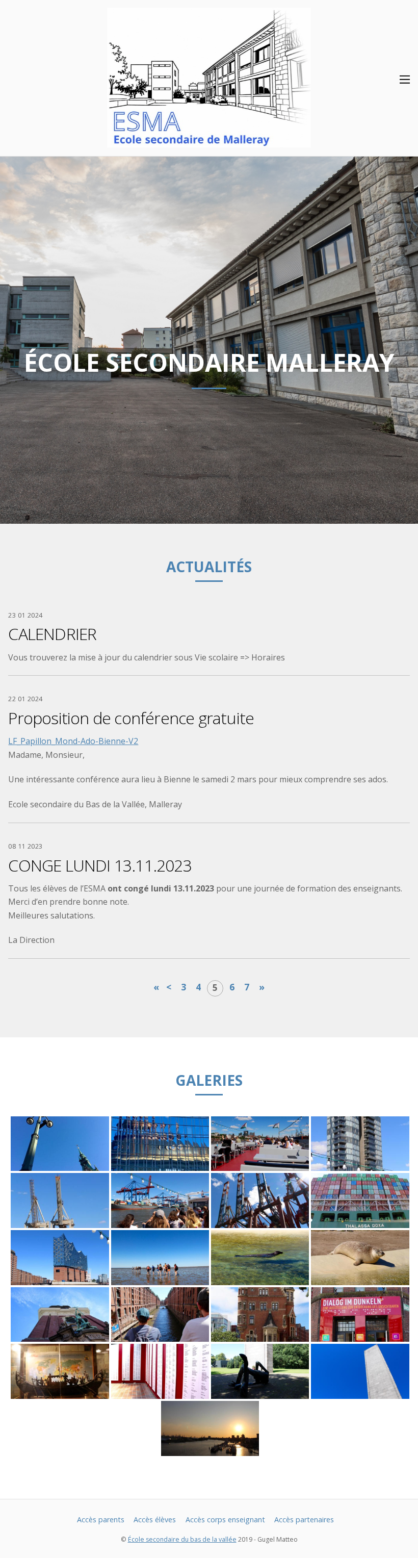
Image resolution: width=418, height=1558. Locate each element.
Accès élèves (155, 1519)
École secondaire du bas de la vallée (182, 1539)
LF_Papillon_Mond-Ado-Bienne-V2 (73, 741)
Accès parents (100, 1519)
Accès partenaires (304, 1519)
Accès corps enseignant (225, 1519)
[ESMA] (209, 141)
